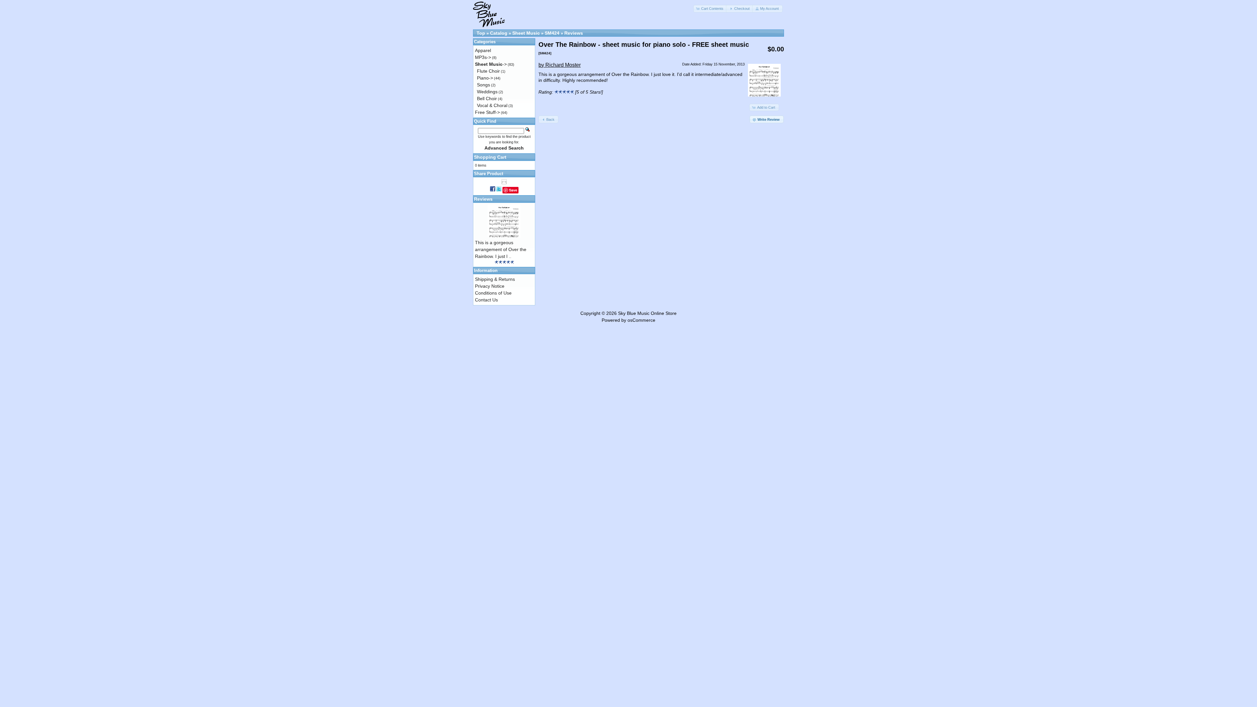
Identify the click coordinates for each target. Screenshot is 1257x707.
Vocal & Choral (492, 105)
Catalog (498, 33)
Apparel (483, 50)
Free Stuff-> (487, 112)
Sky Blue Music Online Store (647, 313)
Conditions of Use (493, 293)
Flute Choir (488, 71)
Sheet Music (526, 33)
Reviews (573, 33)
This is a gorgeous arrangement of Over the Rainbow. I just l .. (500, 249)
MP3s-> (483, 57)
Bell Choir (487, 98)
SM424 (552, 33)
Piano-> (485, 78)
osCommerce (641, 320)
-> (491, 64)
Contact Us (486, 299)
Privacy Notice (489, 286)
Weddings (487, 91)
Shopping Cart (490, 157)
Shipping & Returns (495, 279)
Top (481, 33)
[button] (710, 8)
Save (513, 190)
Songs (483, 84)
